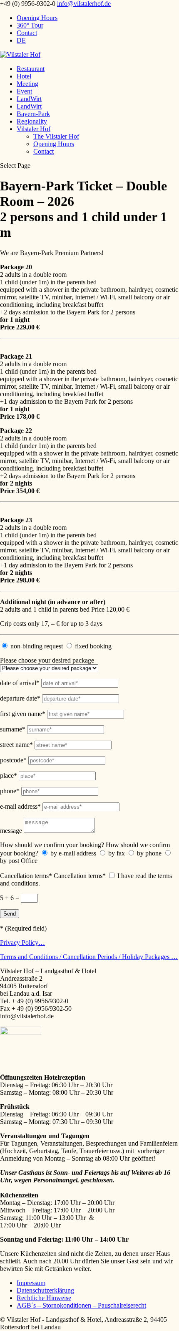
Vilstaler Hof (33, 128)
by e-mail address (73, 853)
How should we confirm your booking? (52, 844)
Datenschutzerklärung (45, 1290)
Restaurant (31, 68)
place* (8, 775)
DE (21, 40)
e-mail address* (20, 806)
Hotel (24, 76)
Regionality (32, 121)
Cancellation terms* (27, 875)
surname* (12, 729)
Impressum (31, 1282)
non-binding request (36, 646)
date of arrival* (20, 682)
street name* (16, 744)
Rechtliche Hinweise (44, 1297)
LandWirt (29, 98)
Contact (27, 32)
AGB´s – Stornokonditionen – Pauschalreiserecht (81, 1305)
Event (24, 91)
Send (9, 914)
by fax (116, 853)
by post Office (18, 860)
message (11, 830)
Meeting (27, 83)
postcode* (13, 760)
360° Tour (30, 25)
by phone (149, 853)
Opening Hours (37, 17)
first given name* (22, 713)
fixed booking (93, 646)
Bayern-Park (33, 113)
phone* (10, 791)
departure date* (20, 698)
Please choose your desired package (47, 660)
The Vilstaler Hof (56, 136)
